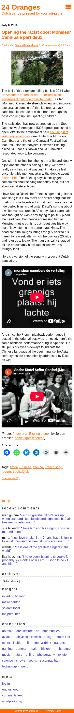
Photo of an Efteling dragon (31, 433)
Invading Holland (13, 596)
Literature (64, 648)
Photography (46, 654)
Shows (20, 660)
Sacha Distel (21, 471)
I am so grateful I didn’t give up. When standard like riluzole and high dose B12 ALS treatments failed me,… (36, 519)
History (28, 45)
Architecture (24, 631)
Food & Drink (42, 642)
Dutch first (63, 637)
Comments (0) (11, 478)
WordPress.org (12, 701)
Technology (10, 666)
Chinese (25, 467)
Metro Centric (11, 602)
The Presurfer (11, 614)
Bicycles (22, 637)
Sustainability (49, 660)
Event (6, 642)
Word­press (32, 711)
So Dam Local (11, 608)
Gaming (7, 648)
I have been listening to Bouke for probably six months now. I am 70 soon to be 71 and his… (35, 560)
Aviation (7, 637)
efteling (38, 467)
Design (48, 637)
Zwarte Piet (10, 178)
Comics (36, 637)
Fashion (18, 642)
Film (28, 642)
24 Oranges (21, 7)
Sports (32, 660)
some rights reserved (29, 438)
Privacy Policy (53, 711)
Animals (7, 631)
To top (6, 501)
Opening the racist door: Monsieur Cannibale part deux (36, 35)
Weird (24, 666)
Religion (63, 654)
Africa (14, 467)
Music (35, 45)
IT (54, 648)
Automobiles (51, 631)
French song (53, 467)
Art (37, 631)
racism (6, 471)
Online (30, 654)
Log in (6, 683)
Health (34, 648)
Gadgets (60, 642)
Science (7, 660)
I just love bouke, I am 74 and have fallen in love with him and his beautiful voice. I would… (37, 539)
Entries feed (10, 689)
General (19, 45)
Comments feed (12, 695)
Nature (18, 654)
